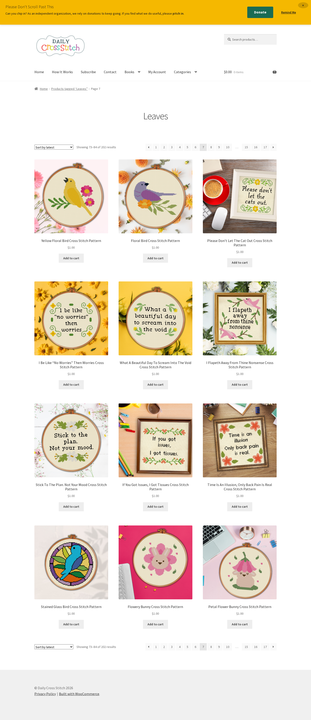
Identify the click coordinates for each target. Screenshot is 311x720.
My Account (157, 72)
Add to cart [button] (71, 258)
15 (246, 147)
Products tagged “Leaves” (69, 89)
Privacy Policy (45, 693)
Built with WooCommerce (79, 693)
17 (265, 147)
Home (39, 72)
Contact (110, 72)
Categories (182, 72)
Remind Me (288, 12)
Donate (260, 12)
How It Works (62, 72)
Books (129, 72)
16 (255, 147)
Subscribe (88, 72)
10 (227, 147)
